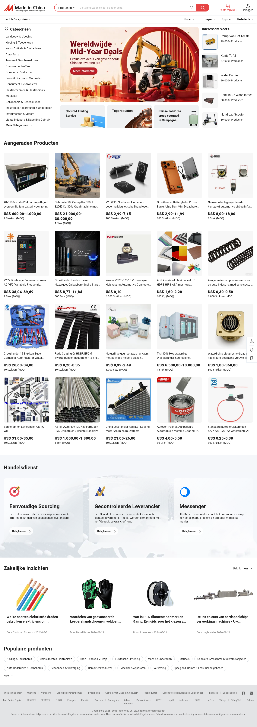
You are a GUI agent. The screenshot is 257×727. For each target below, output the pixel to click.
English (18, 700)
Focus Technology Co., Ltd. (124, 710)
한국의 (159, 700)
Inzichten (213, 692)
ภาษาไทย (209, 700)
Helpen (209, 19)
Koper (187, 19)
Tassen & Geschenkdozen (22, 60)
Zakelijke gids (230, 692)
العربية (170, 700)
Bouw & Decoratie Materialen (24, 78)
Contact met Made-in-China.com (121, 692)
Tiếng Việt (236, 700)
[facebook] (243, 692)
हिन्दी (197, 700)
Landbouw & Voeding (19, 36)
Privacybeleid (93, 692)
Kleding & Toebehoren (19, 42)
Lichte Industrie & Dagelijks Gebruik (28, 119)
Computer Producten (19, 72)
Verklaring (46, 692)
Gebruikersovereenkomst (69, 692)
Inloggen (248, 10)
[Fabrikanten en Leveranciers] (24, 8)
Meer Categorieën (17, 125)
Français (71, 700)
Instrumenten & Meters (20, 114)
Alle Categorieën (18, 19)
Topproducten (150, 692)
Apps (225, 19)
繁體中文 (45, 700)
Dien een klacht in (13, 692)
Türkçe (222, 700)
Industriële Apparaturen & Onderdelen (29, 108)
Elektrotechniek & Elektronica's (25, 90)
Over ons (31, 692)
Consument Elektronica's (21, 84)
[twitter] (251, 692)
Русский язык (143, 700)
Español (85, 700)
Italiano (127, 700)
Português (113, 700)
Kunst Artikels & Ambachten (23, 48)
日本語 (59, 700)
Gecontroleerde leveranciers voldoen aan (183, 692)
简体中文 (31, 700)
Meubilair (11, 96)
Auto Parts (12, 54)
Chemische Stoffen (18, 66)
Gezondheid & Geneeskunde (23, 102)
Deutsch (99, 700)
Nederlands (184, 700)
